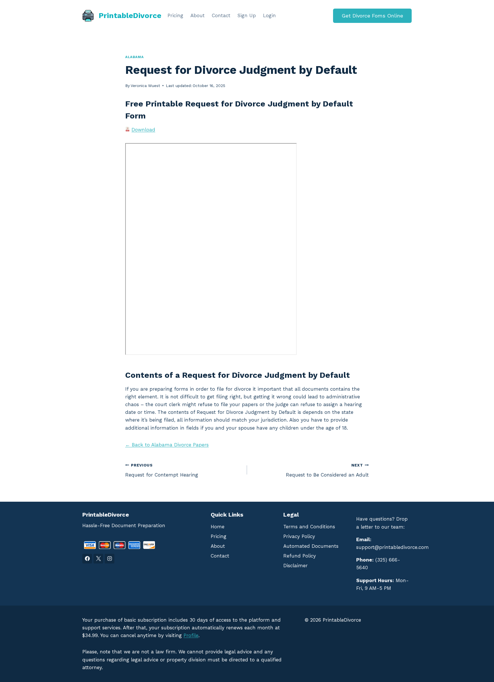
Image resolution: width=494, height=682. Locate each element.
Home (217, 526)
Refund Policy (299, 556)
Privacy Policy (299, 536)
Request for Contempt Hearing (161, 470)
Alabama (134, 57)
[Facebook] (87, 559)
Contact (221, 15)
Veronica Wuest (145, 85)
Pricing (175, 15)
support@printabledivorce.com (392, 547)
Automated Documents (310, 546)
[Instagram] (109, 559)
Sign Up (246, 15)
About (197, 15)
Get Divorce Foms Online (372, 16)
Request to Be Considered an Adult (327, 470)
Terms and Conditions (309, 526)
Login (269, 15)
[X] (98, 559)
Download (143, 130)
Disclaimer (295, 565)
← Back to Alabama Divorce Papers (167, 445)
